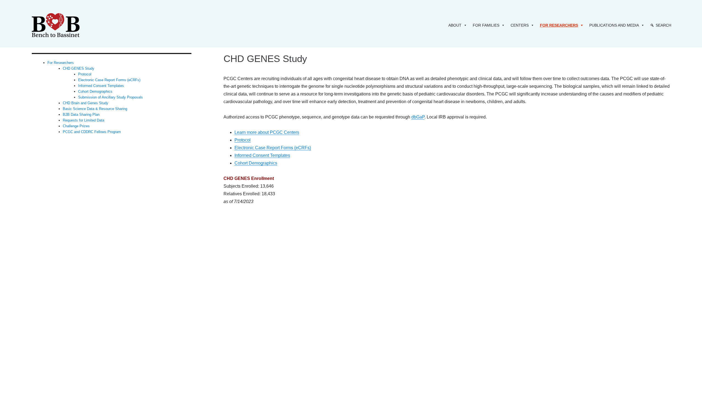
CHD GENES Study (78, 68)
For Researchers (559, 25)
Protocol (242, 140)
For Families (486, 25)
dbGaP (417, 117)
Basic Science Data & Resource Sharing (95, 109)
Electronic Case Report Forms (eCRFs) (272, 147)
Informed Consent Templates (262, 155)
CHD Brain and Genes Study (85, 103)
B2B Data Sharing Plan (81, 114)
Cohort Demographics (255, 163)
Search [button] (663, 25)
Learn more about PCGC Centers (266, 132)
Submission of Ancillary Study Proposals (110, 97)
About (455, 25)
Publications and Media (614, 25)
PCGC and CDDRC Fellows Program (92, 132)
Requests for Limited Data (83, 120)
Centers (520, 25)
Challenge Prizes (76, 126)
